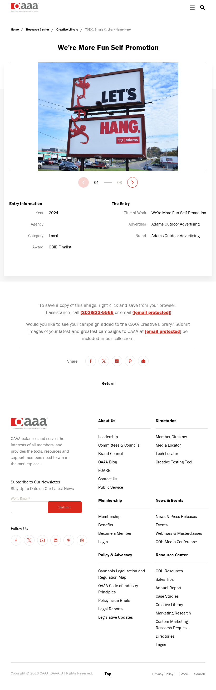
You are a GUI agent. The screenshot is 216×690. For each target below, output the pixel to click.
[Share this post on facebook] (90, 361)
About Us (106, 420)
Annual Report (168, 587)
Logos (161, 644)
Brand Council (110, 453)
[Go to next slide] (132, 182)
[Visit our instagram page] (82, 540)
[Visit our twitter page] (29, 540)
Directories (166, 420)
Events (162, 524)
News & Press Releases (176, 516)
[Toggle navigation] (192, 7)
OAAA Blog (107, 461)
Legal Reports (110, 608)
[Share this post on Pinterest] (130, 361)
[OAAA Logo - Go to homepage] (25, 7)
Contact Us (107, 478)
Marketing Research (173, 613)
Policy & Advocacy (115, 554)
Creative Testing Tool (174, 461)
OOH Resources (169, 570)
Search (199, 674)
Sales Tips (165, 579)
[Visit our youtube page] (42, 540)
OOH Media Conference (176, 541)
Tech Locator (167, 453)
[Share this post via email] (143, 361)
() (151, 312)
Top (108, 673)
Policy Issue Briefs (114, 600)
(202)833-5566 (97, 312)
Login (103, 541)
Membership (110, 500)
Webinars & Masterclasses (179, 533)
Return (108, 383)
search (202, 7)
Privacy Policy (162, 674)
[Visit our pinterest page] (68, 540)
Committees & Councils (118, 445)
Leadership (108, 436)
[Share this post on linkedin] (117, 361)
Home (15, 29)
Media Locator (168, 445)
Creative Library (67, 29)
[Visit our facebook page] (16, 540)
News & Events (170, 500)
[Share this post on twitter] (104, 361)
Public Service (110, 487)
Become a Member (114, 533)
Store (184, 674)
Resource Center (38, 29)
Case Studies (167, 596)
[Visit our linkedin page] (55, 540)
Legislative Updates (115, 617)
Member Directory (171, 436)
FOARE (104, 470)
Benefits (105, 524)
